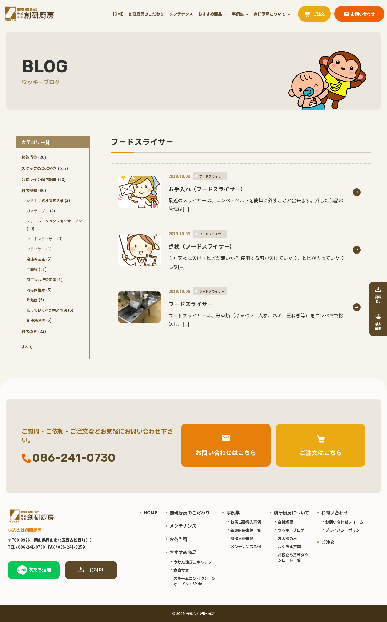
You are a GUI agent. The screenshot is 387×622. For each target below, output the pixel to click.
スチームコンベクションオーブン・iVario (194, 580)
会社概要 (285, 522)
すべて (27, 347)
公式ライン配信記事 (39, 179)
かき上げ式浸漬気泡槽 (45, 200)
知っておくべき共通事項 (47, 310)
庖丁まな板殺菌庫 (41, 279)
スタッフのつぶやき (39, 168)
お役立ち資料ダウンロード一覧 (293, 557)
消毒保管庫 (36, 289)
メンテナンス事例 (245, 546)
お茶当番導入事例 (245, 522)
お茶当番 (29, 157)
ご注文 (328, 542)
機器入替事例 (241, 538)
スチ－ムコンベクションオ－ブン (54, 221)
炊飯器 (32, 299)
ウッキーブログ (291, 530)
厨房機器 (29, 190)
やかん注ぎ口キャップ (192, 562)
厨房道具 (29, 331)
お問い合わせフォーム (344, 522)
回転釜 (32, 269)
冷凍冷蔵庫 (36, 259)
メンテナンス (181, 14)
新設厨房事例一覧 (245, 530)
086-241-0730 (74, 457)
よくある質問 (289, 546)
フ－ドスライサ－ (41, 238)
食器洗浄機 (36, 320)
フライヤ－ (36, 248)
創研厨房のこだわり (146, 14)
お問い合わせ (334, 512)
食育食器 (181, 570)
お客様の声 (287, 538)
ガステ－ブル (38, 210)
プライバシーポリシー (344, 530)
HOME (117, 14)
